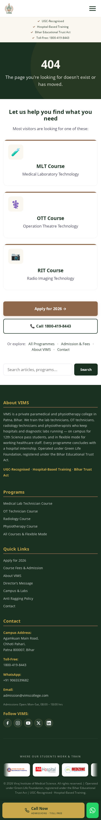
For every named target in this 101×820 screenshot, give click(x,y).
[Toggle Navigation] (92, 8)
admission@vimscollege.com (25, 695)
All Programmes (41, 343)
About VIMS (41, 349)
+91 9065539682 (16, 680)
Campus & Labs (15, 590)
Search (86, 369)
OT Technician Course (20, 511)
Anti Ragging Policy (18, 598)
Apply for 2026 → (51, 308)
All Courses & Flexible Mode (25, 534)
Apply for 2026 (14, 560)
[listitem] (7, 723)
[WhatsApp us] (92, 810)
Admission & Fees (75, 343)
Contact (63, 349)
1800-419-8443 (14, 665)
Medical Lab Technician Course (27, 503)
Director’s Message (18, 583)
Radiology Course (17, 518)
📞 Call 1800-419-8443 (50, 326)
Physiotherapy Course (20, 526)
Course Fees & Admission (23, 568)
